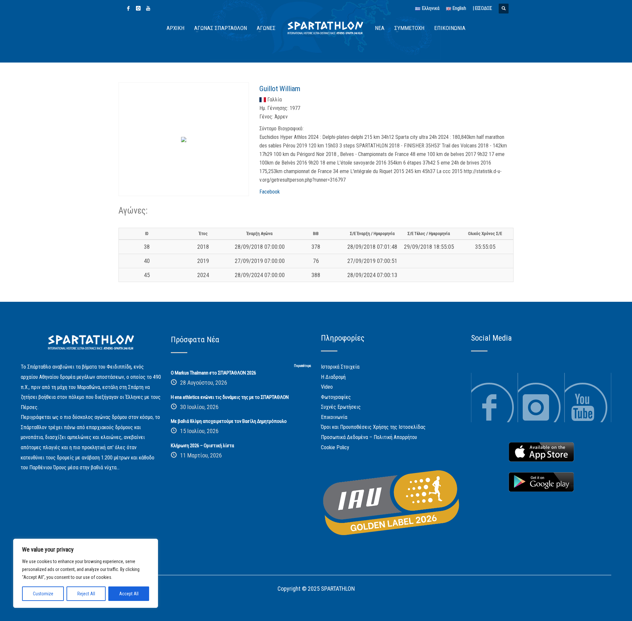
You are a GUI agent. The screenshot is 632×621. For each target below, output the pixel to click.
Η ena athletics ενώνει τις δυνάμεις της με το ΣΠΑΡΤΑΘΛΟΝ (230, 397)
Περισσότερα (302, 366)
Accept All (129, 593)
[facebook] (128, 8)
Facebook (269, 192)
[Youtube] (148, 8)
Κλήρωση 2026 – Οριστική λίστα (202, 446)
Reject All (86, 593)
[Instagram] (138, 8)
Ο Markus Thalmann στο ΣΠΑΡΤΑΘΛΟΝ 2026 (213, 373)
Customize (43, 593)
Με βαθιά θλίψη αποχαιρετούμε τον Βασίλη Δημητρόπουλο (229, 421)
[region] (85, 573)
